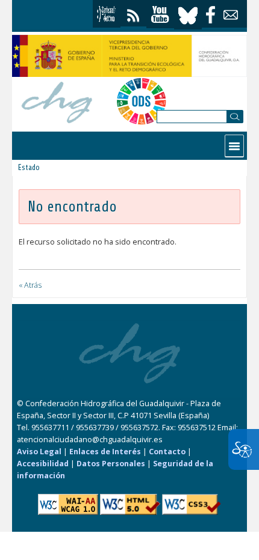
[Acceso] (106, 13)
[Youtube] (160, 15)
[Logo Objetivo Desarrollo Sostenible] (141, 101)
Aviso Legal (39, 451)
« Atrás (30, 285)
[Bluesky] (188, 14)
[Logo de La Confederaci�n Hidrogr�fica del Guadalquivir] (57, 101)
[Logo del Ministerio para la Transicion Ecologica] (129, 56)
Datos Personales (110, 463)
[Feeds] (133, 13)
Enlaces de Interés (105, 451)
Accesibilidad (43, 463)
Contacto (167, 451)
